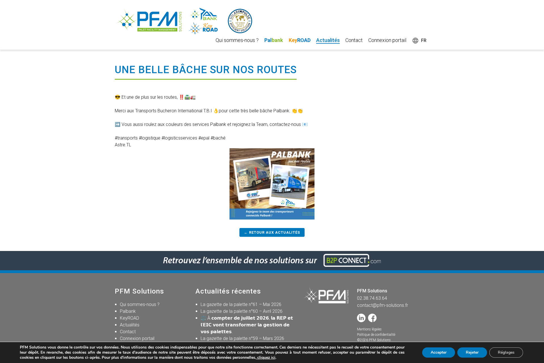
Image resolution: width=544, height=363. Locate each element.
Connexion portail (387, 40)
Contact (354, 40)
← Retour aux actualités (272, 232)
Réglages (506, 352)
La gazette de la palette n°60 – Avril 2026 (241, 311)
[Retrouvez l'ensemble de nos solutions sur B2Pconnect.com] (272, 260)
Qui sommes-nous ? (237, 40)
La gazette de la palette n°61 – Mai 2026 (241, 304)
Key (300, 40)
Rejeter (472, 352)
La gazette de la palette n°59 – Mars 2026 (242, 338)
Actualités (328, 40)
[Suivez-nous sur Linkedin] (361, 318)
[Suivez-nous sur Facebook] (372, 318)
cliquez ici (265, 357)
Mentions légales (369, 329)
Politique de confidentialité (376, 335)
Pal (273, 40)
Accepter (439, 352)
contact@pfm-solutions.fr (382, 305)
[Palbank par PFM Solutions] (188, 21)
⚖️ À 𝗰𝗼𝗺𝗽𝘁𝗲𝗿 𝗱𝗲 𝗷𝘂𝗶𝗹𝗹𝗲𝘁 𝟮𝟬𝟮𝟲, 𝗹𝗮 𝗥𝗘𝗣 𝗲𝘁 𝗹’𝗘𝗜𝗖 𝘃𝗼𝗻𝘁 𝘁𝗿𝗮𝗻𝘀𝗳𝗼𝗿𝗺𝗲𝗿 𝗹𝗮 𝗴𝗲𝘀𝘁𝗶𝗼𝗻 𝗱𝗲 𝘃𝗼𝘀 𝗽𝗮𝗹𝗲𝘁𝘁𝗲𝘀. (247, 324)
